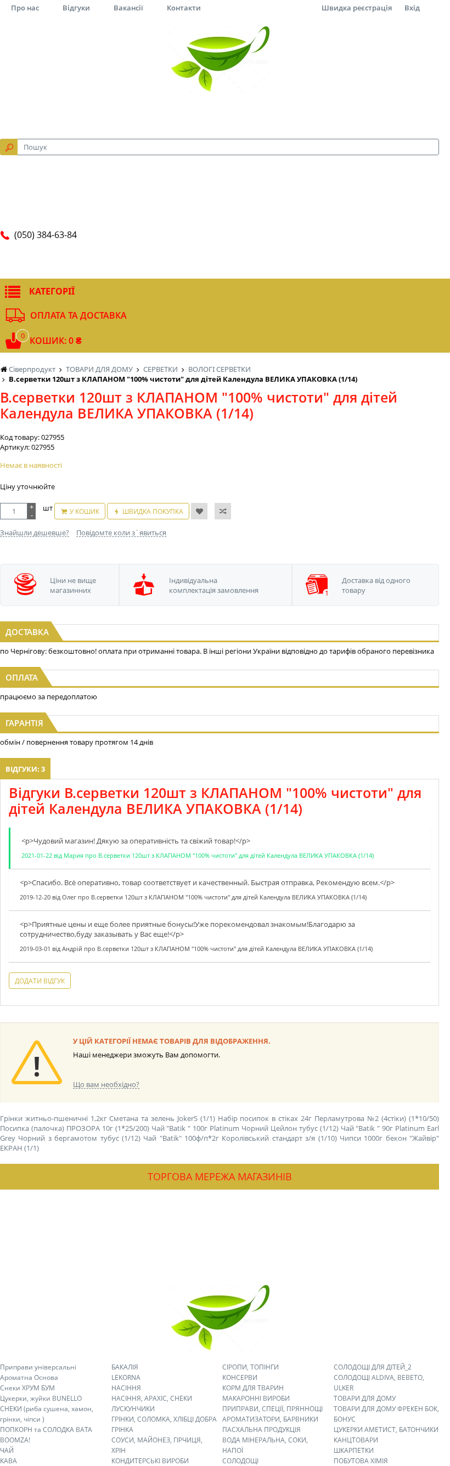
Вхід (412, 8)
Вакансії (128, 8)
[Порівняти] (223, 511)
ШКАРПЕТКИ (354, 1450)
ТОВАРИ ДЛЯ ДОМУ (365, 1398)
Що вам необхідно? (106, 1084)
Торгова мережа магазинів (220, 1176)
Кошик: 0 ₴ (56, 341)
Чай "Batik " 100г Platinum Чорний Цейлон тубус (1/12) (245, 1128)
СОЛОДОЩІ (240, 1460)
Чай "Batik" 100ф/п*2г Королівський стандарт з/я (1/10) (239, 1138)
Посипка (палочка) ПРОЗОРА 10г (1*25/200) (74, 1128)
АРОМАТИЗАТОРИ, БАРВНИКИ (270, 1419)
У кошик (84, 511)
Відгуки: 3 (25, 769)
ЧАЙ (7, 1450)
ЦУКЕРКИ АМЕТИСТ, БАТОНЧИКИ (386, 1429)
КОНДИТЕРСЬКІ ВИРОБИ (150, 1460)
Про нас (25, 8)
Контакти (184, 8)
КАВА (8, 1460)
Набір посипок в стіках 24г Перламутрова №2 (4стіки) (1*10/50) (328, 1118)
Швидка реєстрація (357, 8)
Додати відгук (40, 981)
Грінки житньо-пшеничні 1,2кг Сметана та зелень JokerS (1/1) (107, 1118)
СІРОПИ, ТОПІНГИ (250, 1367)
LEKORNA (125, 1377)
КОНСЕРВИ (239, 1377)
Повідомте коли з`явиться (121, 532)
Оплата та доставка (78, 315)
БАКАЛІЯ (124, 1367)
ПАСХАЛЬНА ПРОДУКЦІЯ (261, 1429)
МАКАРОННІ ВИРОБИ (256, 1398)
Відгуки (76, 8)
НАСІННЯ (126, 1388)
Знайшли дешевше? (34, 532)
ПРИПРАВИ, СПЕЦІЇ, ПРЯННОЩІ (272, 1408)
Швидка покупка (152, 511)
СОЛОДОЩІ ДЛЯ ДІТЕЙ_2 (373, 1367)
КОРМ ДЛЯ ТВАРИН (253, 1388)
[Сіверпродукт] (219, 59)
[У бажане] (199, 511)
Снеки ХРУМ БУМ (27, 1388)
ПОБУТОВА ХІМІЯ (361, 1460)
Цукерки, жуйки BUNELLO (41, 1398)
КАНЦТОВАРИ (356, 1440)
